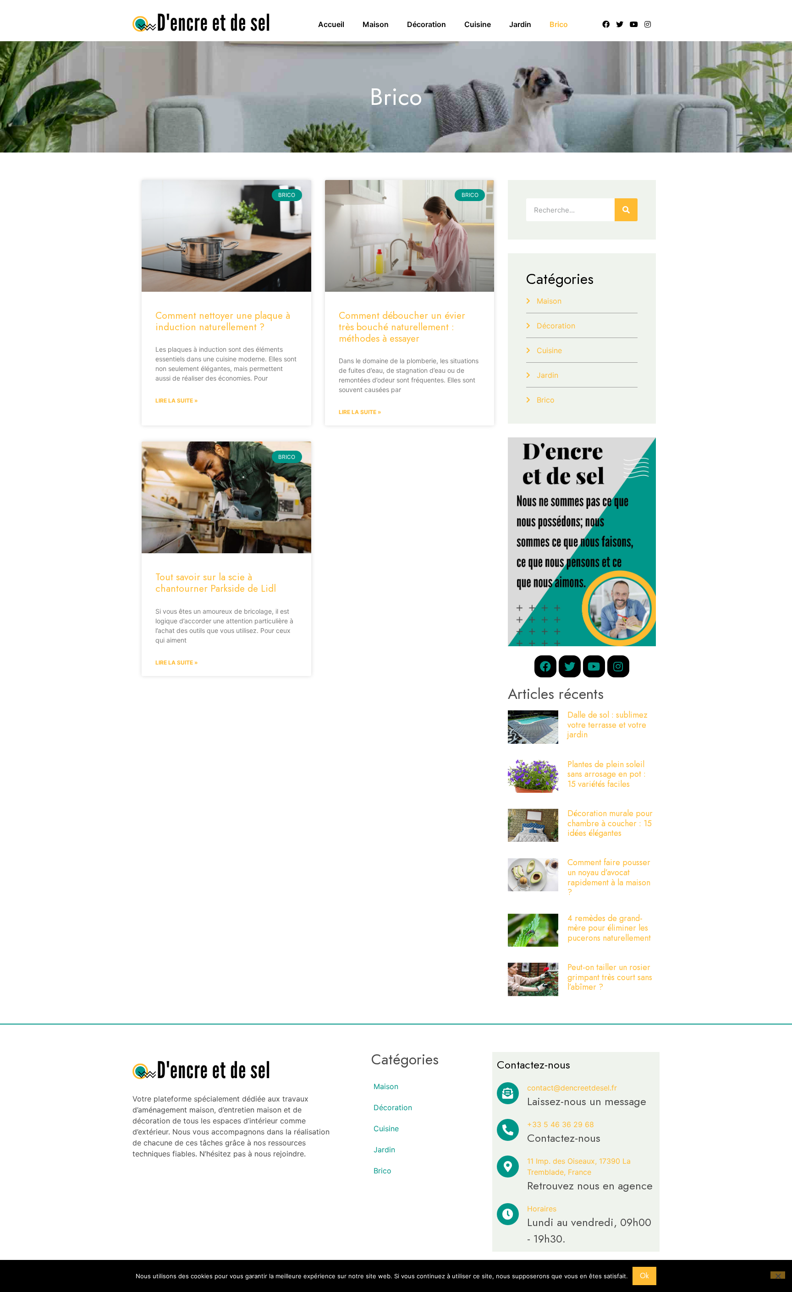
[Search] (626, 209)
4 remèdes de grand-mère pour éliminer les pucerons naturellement (609, 928)
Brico (559, 24)
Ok (644, 1275)
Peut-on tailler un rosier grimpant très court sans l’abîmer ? (609, 977)
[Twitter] (620, 24)
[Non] (777, 1275)
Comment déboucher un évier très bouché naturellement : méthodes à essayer (402, 327)
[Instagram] (648, 24)
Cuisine (477, 24)
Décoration (426, 24)
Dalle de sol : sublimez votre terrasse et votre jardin (607, 725)
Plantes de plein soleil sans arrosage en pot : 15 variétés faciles (606, 774)
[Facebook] (606, 24)
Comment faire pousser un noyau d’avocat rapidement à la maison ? (608, 877)
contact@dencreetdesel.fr (572, 1087)
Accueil (331, 24)
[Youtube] (634, 24)
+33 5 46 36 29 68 (560, 1124)
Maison (376, 24)
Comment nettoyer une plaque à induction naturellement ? (222, 321)
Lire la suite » (176, 400)
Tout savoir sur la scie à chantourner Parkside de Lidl (215, 582)
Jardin (520, 24)
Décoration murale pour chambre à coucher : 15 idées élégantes (610, 823)
